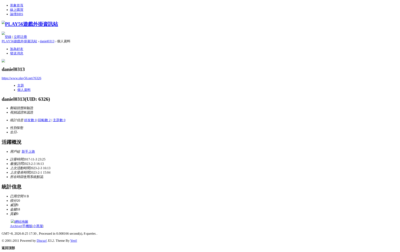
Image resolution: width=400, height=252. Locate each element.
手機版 (27, 226)
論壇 (16, 14)
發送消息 (16, 53)
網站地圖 (21, 221)
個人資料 (24, 90)
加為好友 (16, 49)
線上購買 (16, 9)
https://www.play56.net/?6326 (21, 78)
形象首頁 (16, 5)
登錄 (8, 37)
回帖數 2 (44, 120)
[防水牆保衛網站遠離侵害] (12, 221)
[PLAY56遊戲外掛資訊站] (30, 24)
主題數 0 (59, 120)
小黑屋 (38, 226)
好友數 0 (30, 120)
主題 (20, 85)
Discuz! (42, 240)
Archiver (16, 226)
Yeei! (73, 240)
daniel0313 (47, 41)
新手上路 (28, 151)
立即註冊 (20, 37)
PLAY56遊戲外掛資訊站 (19, 41)
